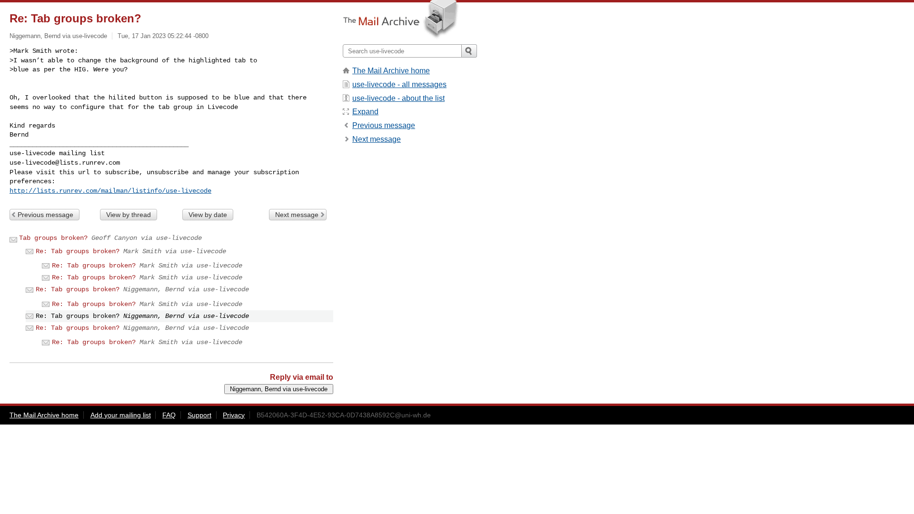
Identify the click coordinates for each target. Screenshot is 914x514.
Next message (296, 214)
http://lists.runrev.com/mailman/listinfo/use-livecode (110, 191)
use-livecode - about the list (398, 98)
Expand (365, 112)
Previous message (45, 214)
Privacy (234, 415)
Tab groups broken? (53, 238)
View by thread (128, 214)
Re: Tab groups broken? (77, 251)
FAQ (169, 415)
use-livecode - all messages (399, 84)
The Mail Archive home (391, 71)
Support (199, 415)
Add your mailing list (120, 415)
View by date (208, 214)
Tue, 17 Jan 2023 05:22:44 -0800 (163, 36)
